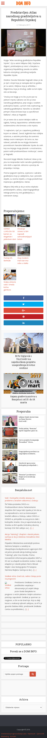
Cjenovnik (40, 734)
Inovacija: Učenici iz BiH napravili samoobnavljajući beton (23, 234)
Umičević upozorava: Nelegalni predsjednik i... (28, 464)
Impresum (31, 734)
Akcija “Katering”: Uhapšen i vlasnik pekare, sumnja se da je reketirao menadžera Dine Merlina (22, 537)
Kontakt (13, 736)
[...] (32, 528)
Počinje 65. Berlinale (8, 259)
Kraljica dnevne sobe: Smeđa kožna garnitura (10, 286)
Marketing (5, 736)
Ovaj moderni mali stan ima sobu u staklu (22, 260)
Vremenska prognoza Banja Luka (13, 734)
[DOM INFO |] (23, 2)
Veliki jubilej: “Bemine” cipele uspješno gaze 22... (28, 429)
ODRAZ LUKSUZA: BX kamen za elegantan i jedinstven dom (10, 234)
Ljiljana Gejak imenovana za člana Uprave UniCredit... (28, 419)
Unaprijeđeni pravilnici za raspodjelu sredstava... (29, 452)
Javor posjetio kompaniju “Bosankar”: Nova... (29, 441)
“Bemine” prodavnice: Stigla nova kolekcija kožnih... (27, 477)
